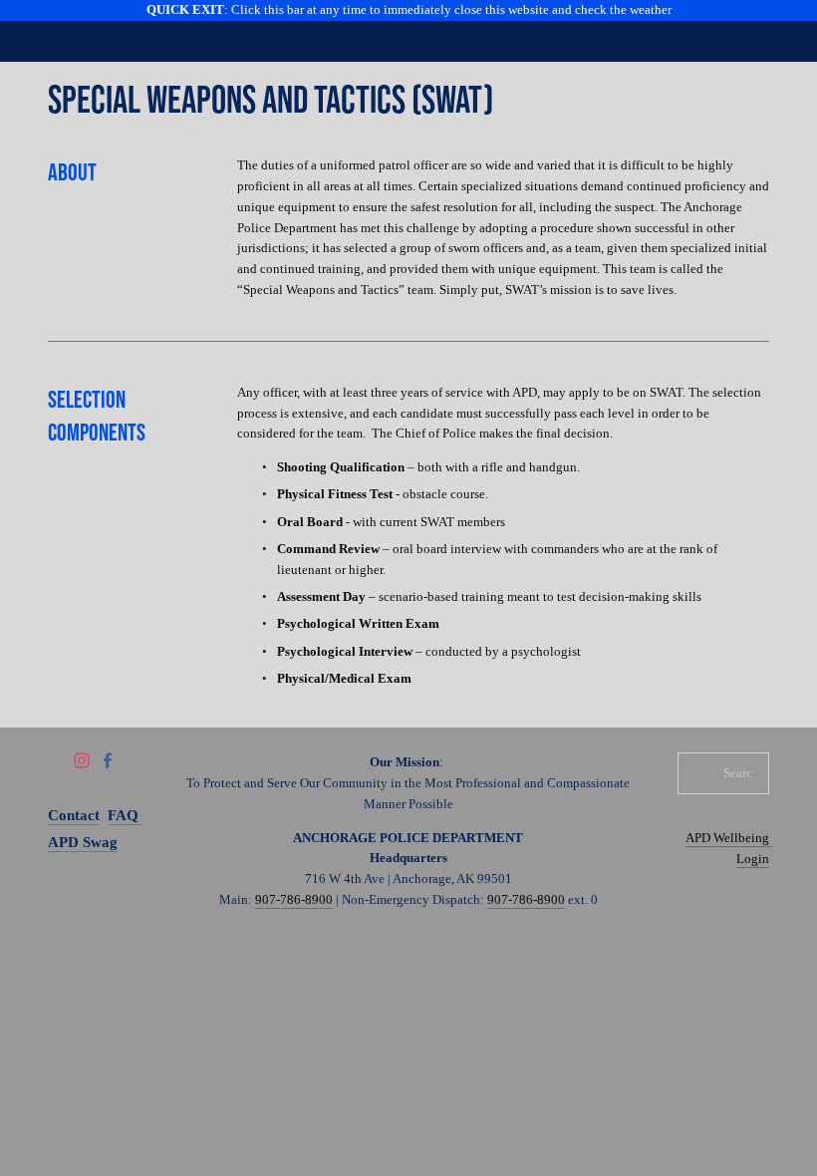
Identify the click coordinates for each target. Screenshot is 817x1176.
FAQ (125, 815)
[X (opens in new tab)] (56, 760)
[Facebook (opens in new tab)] (108, 760)
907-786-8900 (294, 899)
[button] (408, 10)
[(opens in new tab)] (372, 31)
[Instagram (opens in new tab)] (82, 760)
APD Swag (83, 842)
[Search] (207, 29)
